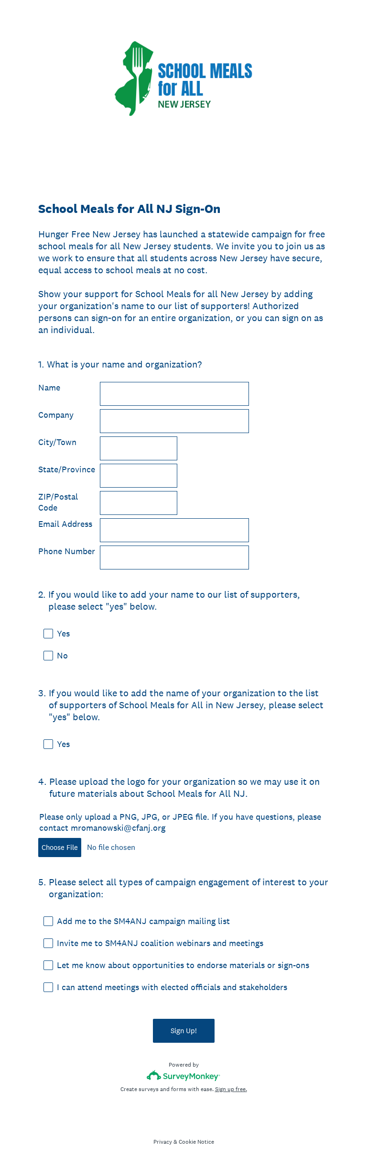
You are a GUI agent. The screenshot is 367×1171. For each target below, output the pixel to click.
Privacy (162, 1142)
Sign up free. (231, 1089)
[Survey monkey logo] (183, 1075)
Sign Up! (184, 1030)
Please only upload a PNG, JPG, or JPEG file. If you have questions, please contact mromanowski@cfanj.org (180, 822)
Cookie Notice (196, 1142)
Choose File (60, 847)
